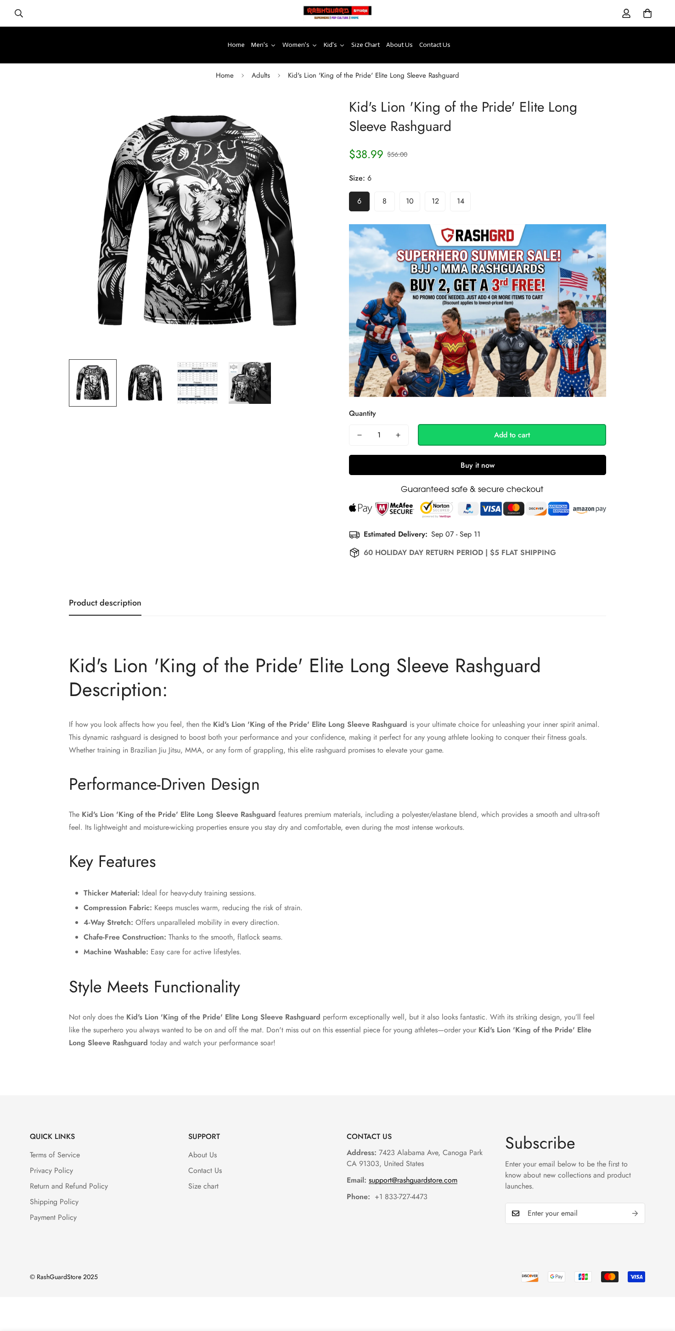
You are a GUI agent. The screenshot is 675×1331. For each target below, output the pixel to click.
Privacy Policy (51, 1170)
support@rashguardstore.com (413, 1180)
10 (410, 201)
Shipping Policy (54, 1201)
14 (460, 201)
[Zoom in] (306, 114)
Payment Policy (53, 1217)
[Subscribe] (635, 1213)
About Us (202, 1155)
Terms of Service (55, 1155)
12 (435, 201)
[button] (647, 13)
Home (225, 75)
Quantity (362, 413)
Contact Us (205, 1170)
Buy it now (478, 465)
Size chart (203, 1186)
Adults (261, 75)
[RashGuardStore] (337, 13)
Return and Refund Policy (69, 1186)
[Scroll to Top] (657, 1280)
